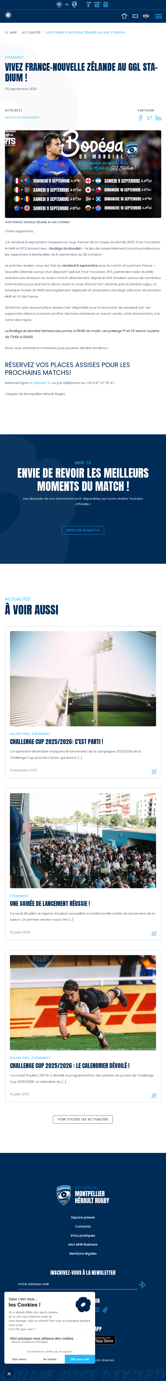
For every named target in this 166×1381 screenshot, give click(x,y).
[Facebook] (141, 118)
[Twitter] (149, 118)
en (31, 382)
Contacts (83, 1226)
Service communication (22, 117)
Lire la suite (154, 771)
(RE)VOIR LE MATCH (83, 530)
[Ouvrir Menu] (158, 16)
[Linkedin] (158, 118)
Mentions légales (83, 1253)
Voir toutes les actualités (82, 1119)
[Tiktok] (105, 1310)
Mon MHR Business (83, 1244)
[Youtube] (96, 1310)
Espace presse (83, 1217)
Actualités (31, 32)
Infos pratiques (83, 1235)
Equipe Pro (20, 734)
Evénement (14, 57)
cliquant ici (42, 382)
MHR (13, 32)
